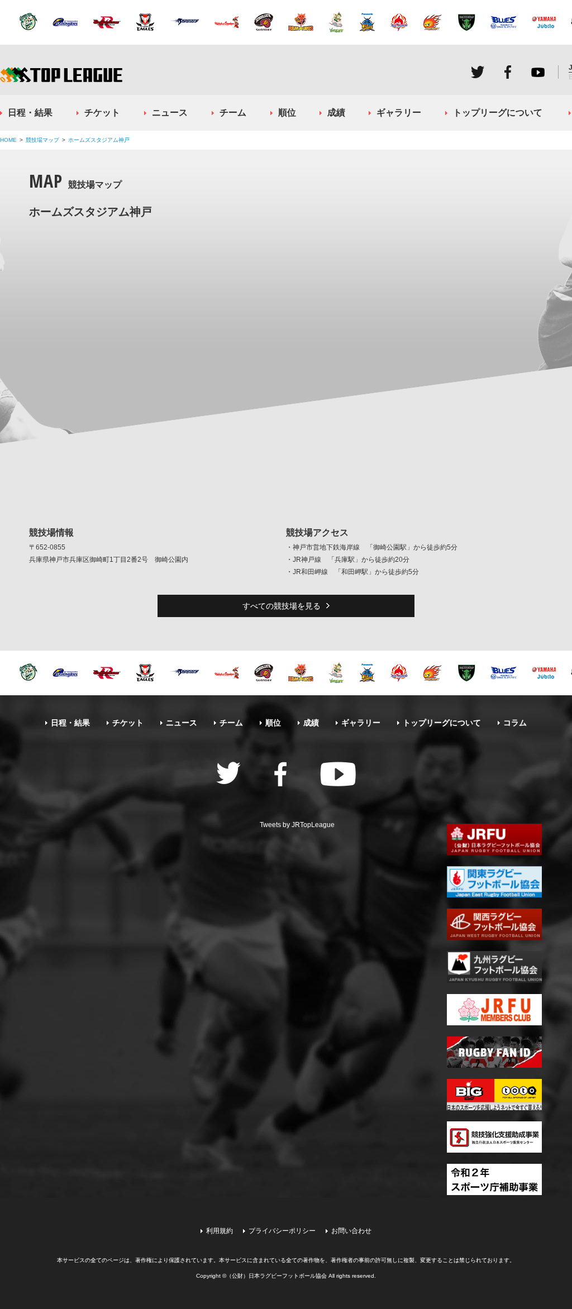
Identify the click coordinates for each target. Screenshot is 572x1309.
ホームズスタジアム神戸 (99, 140)
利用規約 (219, 1231)
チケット (102, 112)
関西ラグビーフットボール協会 (494, 924)
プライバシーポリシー (282, 1231)
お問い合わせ (351, 1231)
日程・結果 (30, 112)
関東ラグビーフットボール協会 (494, 881)
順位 (287, 112)
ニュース (170, 112)
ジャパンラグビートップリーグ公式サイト (61, 74)
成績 (336, 112)
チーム (233, 112)
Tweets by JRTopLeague (297, 825)
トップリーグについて (497, 112)
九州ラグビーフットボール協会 (494, 966)
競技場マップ (42, 140)
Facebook (507, 72)
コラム (515, 722)
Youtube (538, 72)
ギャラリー (398, 112)
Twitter (477, 72)
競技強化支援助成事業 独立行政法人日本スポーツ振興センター (494, 1137)
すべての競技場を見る (281, 605)
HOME (8, 140)
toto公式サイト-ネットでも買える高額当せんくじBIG (494, 1094)
